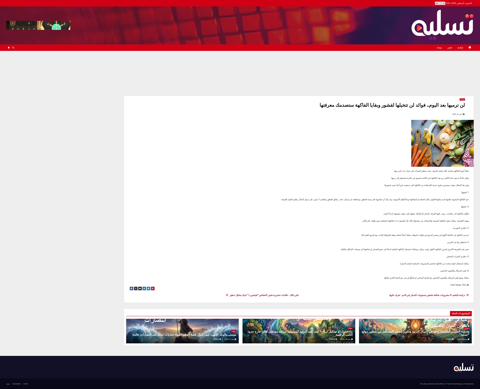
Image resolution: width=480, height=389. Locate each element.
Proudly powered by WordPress (432, 384)
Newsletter (17, 384)
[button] (13, 47)
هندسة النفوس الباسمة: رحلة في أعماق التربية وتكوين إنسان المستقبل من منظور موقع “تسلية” (415, 333)
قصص (450, 47)
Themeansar (469, 384)
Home (26, 384)
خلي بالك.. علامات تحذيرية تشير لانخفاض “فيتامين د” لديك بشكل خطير (264, 295)
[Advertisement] (240, 69)
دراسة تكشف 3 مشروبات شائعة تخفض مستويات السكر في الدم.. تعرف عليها (427, 295)
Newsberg (457, 384)
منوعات (439, 47)
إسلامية (460, 47)
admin (449, 339)
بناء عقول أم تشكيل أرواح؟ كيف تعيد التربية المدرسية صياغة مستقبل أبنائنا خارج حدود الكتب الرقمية (300, 333)
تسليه (8, 384)
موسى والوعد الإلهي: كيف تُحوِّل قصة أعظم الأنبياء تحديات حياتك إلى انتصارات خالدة (184, 334)
